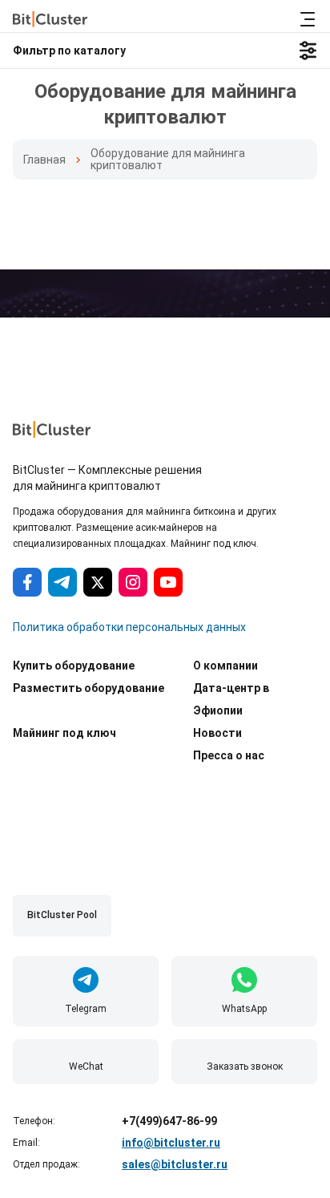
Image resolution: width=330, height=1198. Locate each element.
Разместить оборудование (88, 688)
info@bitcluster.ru (171, 1142)
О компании (225, 665)
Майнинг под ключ (64, 732)
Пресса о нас (228, 755)
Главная (44, 160)
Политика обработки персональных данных (129, 627)
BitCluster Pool (62, 915)
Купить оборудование (74, 665)
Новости (217, 732)
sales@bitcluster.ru (174, 1164)
